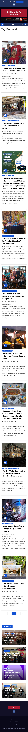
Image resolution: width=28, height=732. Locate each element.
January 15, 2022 (9, 534)
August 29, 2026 (10, 675)
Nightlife (12, 65)
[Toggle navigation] (13, 24)
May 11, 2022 (7, 479)
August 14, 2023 (9, 73)
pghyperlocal (18, 131)
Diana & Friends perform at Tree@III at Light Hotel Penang (13, 528)
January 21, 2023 (9, 301)
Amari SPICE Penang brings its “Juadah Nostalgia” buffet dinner (14, 241)
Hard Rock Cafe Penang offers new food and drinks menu (13, 355)
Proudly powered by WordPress (10, 719)
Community (5, 65)
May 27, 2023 (8, 131)
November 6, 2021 (9, 591)
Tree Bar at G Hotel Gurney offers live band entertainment (13, 586)
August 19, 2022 (9, 421)
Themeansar (15, 721)
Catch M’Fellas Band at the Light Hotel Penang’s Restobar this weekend (13, 473)
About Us (12, 724)
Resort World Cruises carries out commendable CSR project (13, 296)
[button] (22, 24)
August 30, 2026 (10, 640)
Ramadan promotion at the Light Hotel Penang (14, 728)
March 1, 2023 (8, 246)
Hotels (11, 120)
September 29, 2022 (10, 361)
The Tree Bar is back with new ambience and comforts (13, 125)
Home (7, 724)
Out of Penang (13, 291)
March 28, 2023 (8, 191)
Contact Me (19, 724)
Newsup (24, 719)
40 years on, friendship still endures (10, 637)
